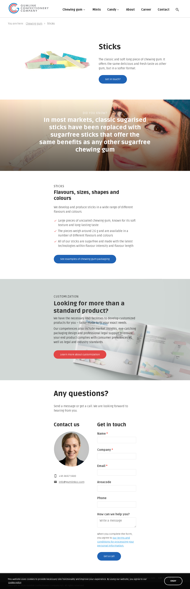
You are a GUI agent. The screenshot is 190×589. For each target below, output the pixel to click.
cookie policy (14, 582)
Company (105, 450)
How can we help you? (113, 514)
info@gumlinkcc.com (71, 481)
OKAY (173, 581)
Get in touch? (112, 79)
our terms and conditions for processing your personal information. (115, 541)
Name (102, 434)
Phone (102, 498)
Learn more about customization (80, 354)
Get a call (109, 556)
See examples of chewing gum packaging (85, 259)
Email (102, 466)
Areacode (104, 482)
